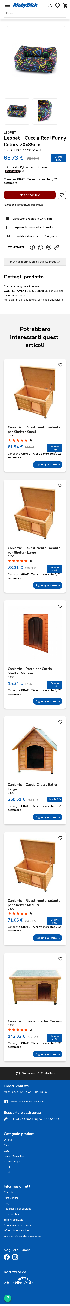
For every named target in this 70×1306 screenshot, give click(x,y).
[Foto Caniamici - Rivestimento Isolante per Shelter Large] (35, 513)
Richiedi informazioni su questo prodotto (35, 261)
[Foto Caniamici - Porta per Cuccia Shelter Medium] (35, 633)
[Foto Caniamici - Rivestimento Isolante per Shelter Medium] (35, 865)
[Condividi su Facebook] (34, 247)
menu (7, 5)
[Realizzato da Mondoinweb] (18, 1285)
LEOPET (10, 132)
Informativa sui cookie (16, 1230)
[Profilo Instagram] (16, 1259)
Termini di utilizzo (13, 1219)
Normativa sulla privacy (17, 1225)
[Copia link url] (58, 247)
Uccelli (7, 1172)
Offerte (8, 1140)
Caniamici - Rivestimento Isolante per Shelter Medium (34, 902)
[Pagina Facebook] (8, 1259)
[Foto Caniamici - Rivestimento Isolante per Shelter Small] (35, 392)
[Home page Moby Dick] (25, 7)
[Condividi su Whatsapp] (42, 247)
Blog (7, 1203)
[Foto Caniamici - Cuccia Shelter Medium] (35, 986)
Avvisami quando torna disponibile (23, 205)
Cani (6, 1145)
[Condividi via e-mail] (50, 247)
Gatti (6, 1151)
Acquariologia (12, 1161)
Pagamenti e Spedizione (17, 1209)
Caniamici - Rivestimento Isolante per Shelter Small (34, 429)
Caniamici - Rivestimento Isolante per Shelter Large (34, 550)
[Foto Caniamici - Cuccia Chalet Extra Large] (35, 749)
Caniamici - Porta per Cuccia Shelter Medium (30, 671)
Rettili (7, 1167)
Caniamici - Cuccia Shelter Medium (35, 1021)
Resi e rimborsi (12, 1214)
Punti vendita (11, 1198)
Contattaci (48, 1073)
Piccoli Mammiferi (14, 1156)
